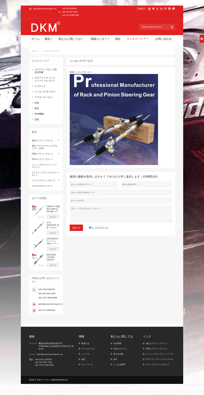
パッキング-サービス (45, 91)
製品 (47, 39)
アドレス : (33, 343)
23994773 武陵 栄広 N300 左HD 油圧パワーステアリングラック (53, 209)
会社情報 (117, 343)
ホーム (35, 39)
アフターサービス (43, 97)
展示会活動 (118, 354)
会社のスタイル (120, 349)
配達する (85, 343)
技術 (37, 103)
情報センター (99, 39)
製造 (37, 108)
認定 (83, 359)
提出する (76, 228)
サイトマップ (87, 364)
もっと (53, 217)
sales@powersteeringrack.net (44, 9)
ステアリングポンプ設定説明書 (46, 70)
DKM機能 (39, 114)
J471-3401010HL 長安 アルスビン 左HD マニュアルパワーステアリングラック (53, 225)
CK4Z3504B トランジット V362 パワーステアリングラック (53, 241)
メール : (32, 354)
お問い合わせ (163, 39)
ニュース (85, 354)
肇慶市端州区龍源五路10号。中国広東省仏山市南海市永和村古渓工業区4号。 (56, 346)
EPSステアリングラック (42, 159)
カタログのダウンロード (42, 186)
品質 (37, 119)
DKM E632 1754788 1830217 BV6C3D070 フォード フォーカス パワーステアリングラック (53, 257)
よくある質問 (119, 364)
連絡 (32, 336)
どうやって (40, 86)
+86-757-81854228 (46, 310)
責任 (115, 359)
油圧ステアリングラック (42, 140)
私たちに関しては (70, 39)
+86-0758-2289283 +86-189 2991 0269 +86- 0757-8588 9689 (70, 11)
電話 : (31, 359)
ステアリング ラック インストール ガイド (45, 79)
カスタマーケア (136, 39)
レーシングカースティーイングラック (162, 354)
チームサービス (88, 349)
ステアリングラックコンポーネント (161, 359)
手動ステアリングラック (42, 154)
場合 (118, 39)
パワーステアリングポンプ (43, 180)
